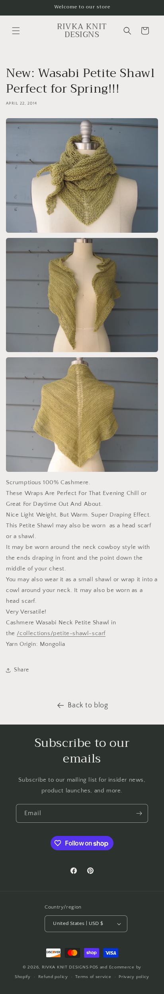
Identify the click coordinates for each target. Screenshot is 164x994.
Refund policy (53, 976)
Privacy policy (134, 976)
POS (94, 967)
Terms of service (93, 976)
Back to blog (88, 705)
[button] (16, 31)
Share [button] (21, 670)
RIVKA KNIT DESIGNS (65, 967)
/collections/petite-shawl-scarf (61, 633)
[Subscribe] (139, 813)
